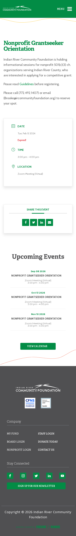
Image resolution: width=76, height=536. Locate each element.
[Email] (49, 222)
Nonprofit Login (19, 449)
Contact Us (46, 449)
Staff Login (46, 433)
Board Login (16, 441)
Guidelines (26, 84)
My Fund (13, 433)
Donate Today (48, 441)
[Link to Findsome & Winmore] (38, 527)
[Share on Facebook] (25, 222)
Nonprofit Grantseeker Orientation (36, 275)
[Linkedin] (41, 222)
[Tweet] (33, 222)
